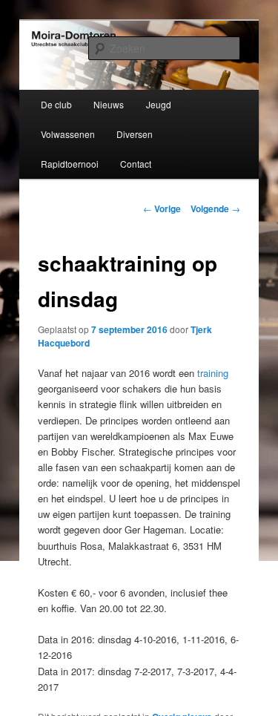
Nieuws (108, 104)
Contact (135, 163)
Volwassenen (68, 134)
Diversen (134, 134)
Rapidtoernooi (70, 163)
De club (56, 104)
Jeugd (158, 104)
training (212, 373)
